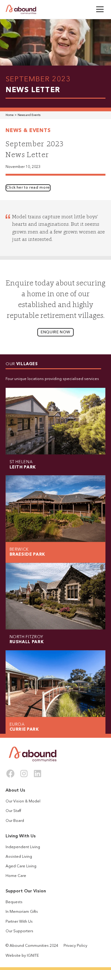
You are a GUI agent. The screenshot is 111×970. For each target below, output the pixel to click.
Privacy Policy (75, 946)
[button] (98, 9)
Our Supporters (19, 931)
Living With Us (21, 836)
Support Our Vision (26, 891)
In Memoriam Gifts (22, 912)
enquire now (55, 332)
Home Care (16, 876)
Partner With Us (19, 922)
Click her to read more (28, 188)
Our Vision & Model (23, 801)
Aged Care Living (21, 866)
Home (10, 115)
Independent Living (23, 847)
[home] (21, 9)
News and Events (29, 115)
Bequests (14, 902)
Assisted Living (19, 857)
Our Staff (13, 811)
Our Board (15, 821)
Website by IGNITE (22, 956)
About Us (15, 790)
